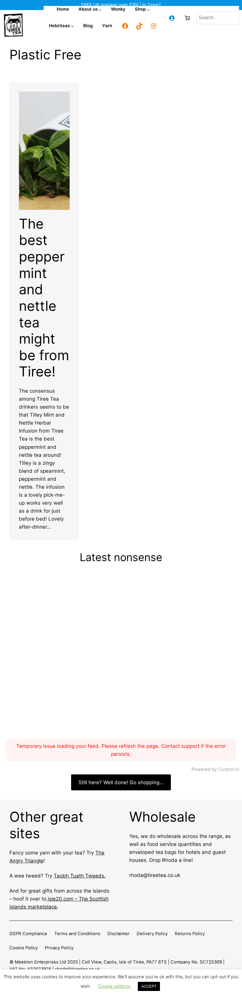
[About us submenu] (100, 9)
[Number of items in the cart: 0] (187, 18)
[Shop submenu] (148, 9)
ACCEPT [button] (148, 986)
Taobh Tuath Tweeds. (80, 876)
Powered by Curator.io (215, 769)
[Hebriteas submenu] (72, 26)
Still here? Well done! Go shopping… (121, 782)
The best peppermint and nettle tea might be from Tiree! (44, 298)
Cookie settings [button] (114, 986)
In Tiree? (151, 4)
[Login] (172, 18)
